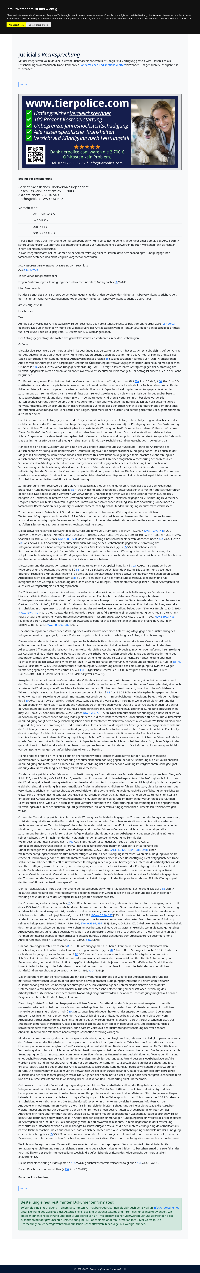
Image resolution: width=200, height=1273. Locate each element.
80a (137, 381)
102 (71, 841)
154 (139, 1163)
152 (67, 1169)
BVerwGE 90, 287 (102, 915)
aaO (88, 940)
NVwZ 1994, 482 (28, 612)
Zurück (23, 84)
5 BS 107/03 (30, 269)
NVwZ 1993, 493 (165, 616)
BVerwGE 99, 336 (91, 923)
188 (73, 1163)
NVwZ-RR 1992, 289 (57, 625)
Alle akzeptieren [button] (16, 25)
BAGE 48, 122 (118, 850)
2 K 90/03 (169, 323)
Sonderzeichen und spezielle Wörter (102, 65)
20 (111, 950)
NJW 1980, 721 (67, 539)
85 (106, 359)
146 (35, 367)
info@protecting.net (166, 1207)
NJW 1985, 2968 (138, 850)
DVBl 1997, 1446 (154, 531)
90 (179, 662)
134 (82, 670)
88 (77, 569)
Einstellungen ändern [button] (39, 25)
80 (116, 282)
